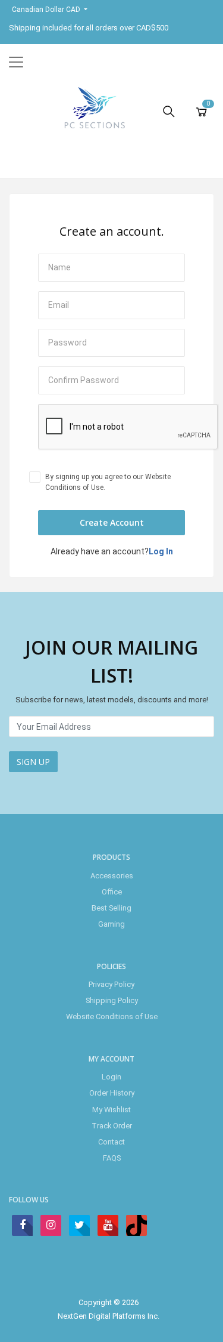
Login (111, 1076)
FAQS (112, 1157)
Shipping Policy (112, 1000)
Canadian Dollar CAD (47, 9)
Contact (111, 1141)
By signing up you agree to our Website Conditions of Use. (108, 482)
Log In (161, 551)
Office (112, 891)
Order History (111, 1092)
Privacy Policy (111, 984)
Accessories (111, 875)
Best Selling (111, 907)
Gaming (111, 924)
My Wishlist (111, 1109)
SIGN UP (33, 761)
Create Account (112, 522)
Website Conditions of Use (112, 1016)
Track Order (112, 1125)
